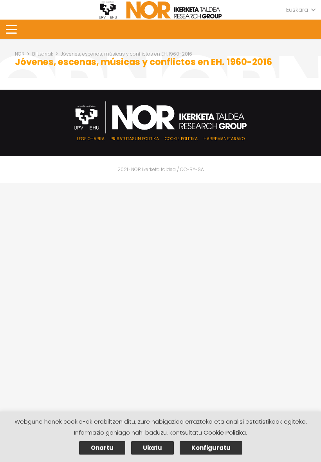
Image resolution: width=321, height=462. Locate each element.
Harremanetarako (224, 139)
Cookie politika (181, 139)
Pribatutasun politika (134, 139)
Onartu (102, 448)
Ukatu (152, 448)
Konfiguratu (211, 448)
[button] (300, 10)
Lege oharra (91, 139)
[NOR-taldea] (160, 10)
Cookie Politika (225, 432)
